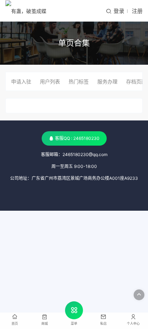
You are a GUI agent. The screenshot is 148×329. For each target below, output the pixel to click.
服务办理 (107, 81)
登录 (119, 11)
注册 (137, 11)
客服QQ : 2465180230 (77, 138)
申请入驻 (21, 81)
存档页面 (136, 81)
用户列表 (50, 81)
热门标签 (79, 81)
